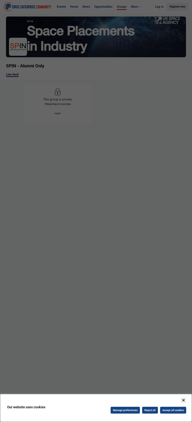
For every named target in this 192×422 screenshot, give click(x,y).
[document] (96, 408)
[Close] (183, 400)
